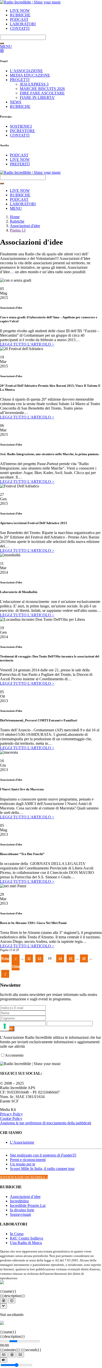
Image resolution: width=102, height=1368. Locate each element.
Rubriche (17, 221)
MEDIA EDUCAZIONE (30, 75)
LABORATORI (23, 24)
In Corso (17, 1234)
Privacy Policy (11, 1114)
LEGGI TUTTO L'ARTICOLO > (27, 344)
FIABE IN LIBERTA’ (37, 97)
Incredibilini (19, 1201)
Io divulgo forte (22, 1210)
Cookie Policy (11, 1118)
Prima (5, 958)
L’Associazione (22, 1142)
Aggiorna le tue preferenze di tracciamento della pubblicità (45, 1123)
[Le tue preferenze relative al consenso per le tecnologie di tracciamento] (4, 1026)
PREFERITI (20, 164)
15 (70, 958)
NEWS (15, 102)
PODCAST (19, 19)
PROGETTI (19, 80)
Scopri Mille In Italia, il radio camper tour (42, 1168)
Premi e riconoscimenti (28, 1160)
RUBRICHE (20, 15)
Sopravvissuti (20, 1214)
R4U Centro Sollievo (26, 1238)
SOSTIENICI (21, 126)
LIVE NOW (20, 10)
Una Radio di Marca (26, 1243)
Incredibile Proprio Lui (28, 1205)
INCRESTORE (22, 131)
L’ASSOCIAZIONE (26, 71)
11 (29, 958)
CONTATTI (19, 28)
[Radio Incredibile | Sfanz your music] (30, 2)
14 (60, 958)
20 (84, 958)
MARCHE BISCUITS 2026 (42, 89)
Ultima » (16, 967)
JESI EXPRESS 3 (34, 84)
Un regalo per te (22, 1164)
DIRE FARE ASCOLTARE (42, 93)
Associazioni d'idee (25, 226)
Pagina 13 (18, 230)
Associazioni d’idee (25, 1196)
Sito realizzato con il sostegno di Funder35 (43, 1155)
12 (39, 958)
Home (15, 217)
